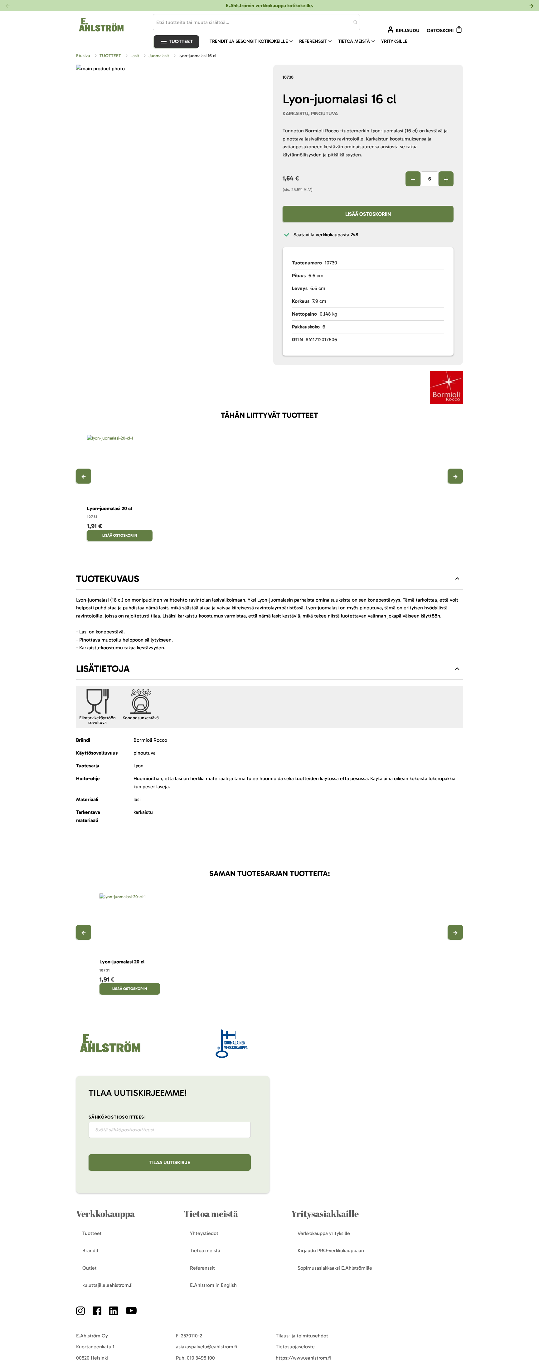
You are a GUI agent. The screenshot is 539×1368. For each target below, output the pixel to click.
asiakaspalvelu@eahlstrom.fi (206, 1347)
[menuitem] (252, 41)
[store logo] (109, 1053)
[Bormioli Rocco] (446, 388)
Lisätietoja (103, 668)
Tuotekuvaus (107, 578)
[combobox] (256, 22)
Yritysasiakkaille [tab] (325, 1213)
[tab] (269, 579)
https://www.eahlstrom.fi (303, 1358)
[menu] (311, 41)
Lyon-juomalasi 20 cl (109, 508)
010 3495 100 (201, 1358)
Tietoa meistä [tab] (211, 1213)
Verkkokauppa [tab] (105, 1213)
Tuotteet (180, 41)
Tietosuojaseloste (295, 1347)
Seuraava (455, 476)
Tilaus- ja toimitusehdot (302, 1336)
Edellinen (83, 476)
